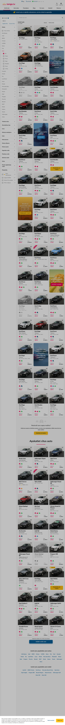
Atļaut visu (60, 720)
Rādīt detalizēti (51, 720)
